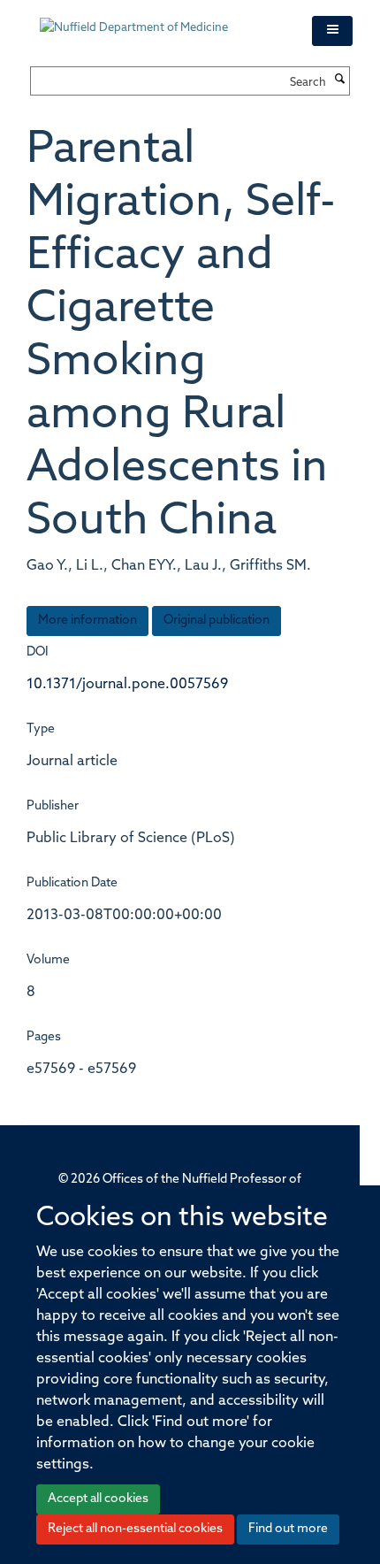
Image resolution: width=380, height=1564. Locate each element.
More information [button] (87, 620)
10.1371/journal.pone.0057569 (127, 685)
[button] (332, 31)
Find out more (288, 1529)
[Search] (340, 80)
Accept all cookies (98, 1499)
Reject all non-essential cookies (135, 1529)
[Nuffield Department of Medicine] (162, 19)
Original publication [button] (216, 620)
